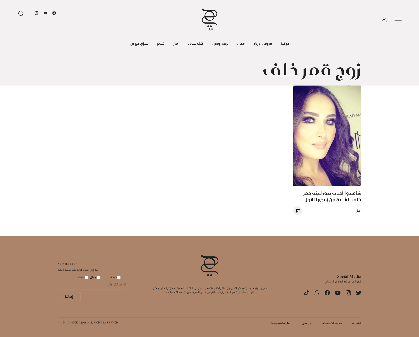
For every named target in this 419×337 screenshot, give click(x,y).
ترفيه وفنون (220, 43)
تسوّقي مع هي (139, 43)
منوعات (81, 277)
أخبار (176, 43)
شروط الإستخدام (332, 323)
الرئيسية (356, 323)
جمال (241, 43)
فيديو (161, 43)
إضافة (69, 296)
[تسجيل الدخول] (384, 19)
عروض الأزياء (263, 43)
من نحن (306, 323)
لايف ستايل (195, 43)
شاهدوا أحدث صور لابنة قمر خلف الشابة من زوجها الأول (332, 196)
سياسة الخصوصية (281, 323)
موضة (285, 43)
